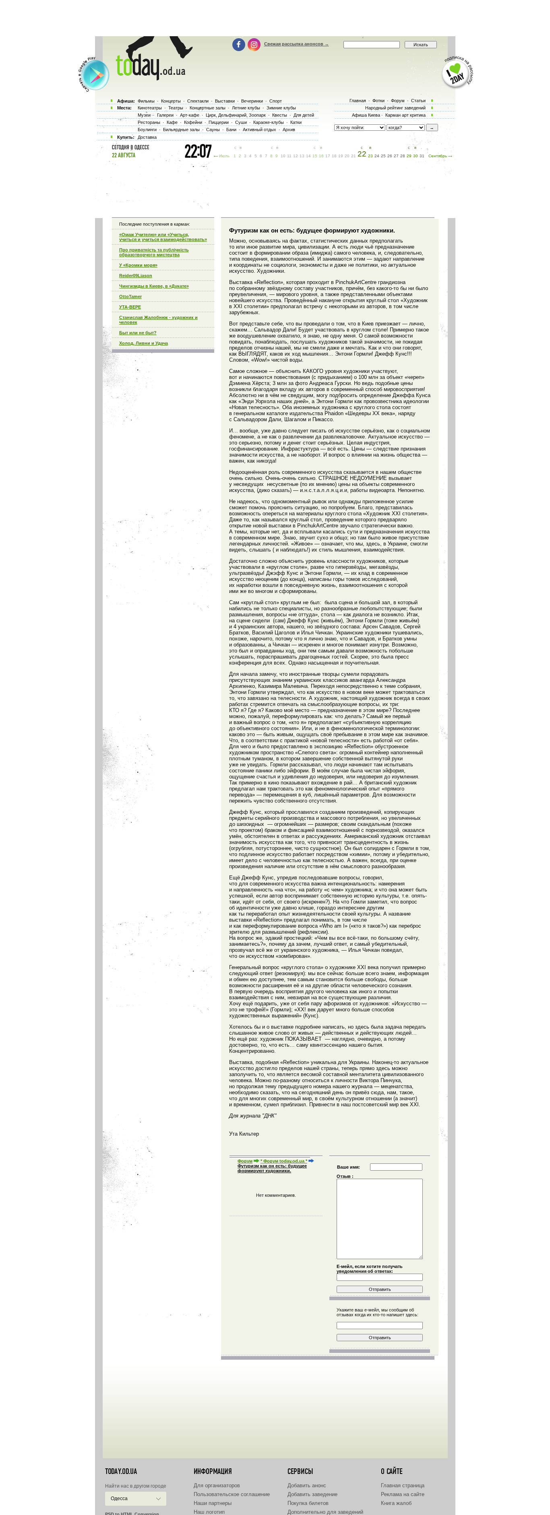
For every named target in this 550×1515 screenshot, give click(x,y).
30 (415, 156)
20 (347, 156)
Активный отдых (259, 129)
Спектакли (198, 101)
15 (314, 156)
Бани (231, 129)
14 (308, 156)
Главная (357, 100)
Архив (289, 129)
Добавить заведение (312, 1494)
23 (370, 156)
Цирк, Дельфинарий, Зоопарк (236, 115)
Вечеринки (252, 101)
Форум (245, 1161)
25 (383, 156)
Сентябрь (437, 156)
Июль (224, 156)
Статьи (418, 100)
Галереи (165, 115)
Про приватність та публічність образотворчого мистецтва (154, 252)
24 (376, 156)
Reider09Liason (135, 275)
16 (321, 156)
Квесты (279, 115)
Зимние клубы (281, 107)
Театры (175, 107)
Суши (241, 122)
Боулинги (147, 129)
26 (389, 156)
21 (353, 156)
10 (283, 156)
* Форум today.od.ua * (284, 1161)
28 (402, 156)
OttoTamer (130, 296)
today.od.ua (121, 1471)
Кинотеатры (150, 107)
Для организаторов (217, 1485)
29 (409, 156)
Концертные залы (207, 107)
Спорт (275, 101)
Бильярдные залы (181, 129)
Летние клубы (246, 107)
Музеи (144, 115)
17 (327, 156)
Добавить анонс (306, 1485)
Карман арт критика (405, 115)
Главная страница (402, 1485)
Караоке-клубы (268, 122)
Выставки (225, 101)
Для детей (304, 115)
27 (396, 156)
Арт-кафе (189, 115)
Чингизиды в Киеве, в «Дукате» (154, 286)
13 (302, 156)
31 (422, 156)
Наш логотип (209, 1512)
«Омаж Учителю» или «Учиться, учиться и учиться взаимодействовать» (163, 237)
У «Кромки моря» (138, 265)
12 (295, 156)
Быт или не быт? (138, 332)
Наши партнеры (213, 1503)
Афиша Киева (366, 115)
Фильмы (146, 101)
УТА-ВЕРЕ (130, 307)
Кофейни (193, 122)
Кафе (172, 122)
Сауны (213, 129)
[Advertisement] (275, 18)
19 (340, 156)
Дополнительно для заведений (325, 1512)
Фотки (378, 100)
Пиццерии (219, 122)
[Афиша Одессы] (150, 78)
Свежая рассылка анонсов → (296, 43)
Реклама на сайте (402, 1494)
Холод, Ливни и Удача (143, 343)
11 (289, 156)
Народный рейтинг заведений (395, 107)
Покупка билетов (308, 1503)
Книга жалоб (396, 1503)
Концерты (171, 101)
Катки (296, 122)
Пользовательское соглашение (232, 1494)
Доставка (147, 137)
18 (334, 156)
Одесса (119, 1498)
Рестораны (149, 122)
